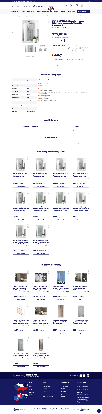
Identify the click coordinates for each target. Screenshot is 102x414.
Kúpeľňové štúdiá (31, 385)
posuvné (29, 80)
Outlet (44, 393)
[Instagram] (84, 375)
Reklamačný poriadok (82, 399)
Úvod (13, 16)
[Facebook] (81, 375)
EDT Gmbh (79, 393)
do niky (29, 100)
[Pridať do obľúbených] (28, 158)
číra (28, 108)
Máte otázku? (81, 59)
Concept (27, 291)
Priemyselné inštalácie (64, 390)
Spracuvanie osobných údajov (82, 401)
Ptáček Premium (31, 391)
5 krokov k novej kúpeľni (48, 385)
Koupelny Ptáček (81, 385)
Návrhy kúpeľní (46, 386)
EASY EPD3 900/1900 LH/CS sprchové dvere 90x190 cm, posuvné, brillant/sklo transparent (61, 175)
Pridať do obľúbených (60, 59)
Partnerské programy (63, 395)
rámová (29, 94)
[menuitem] (30, 48)
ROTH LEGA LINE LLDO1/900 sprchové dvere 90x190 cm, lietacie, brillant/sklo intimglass (21, 355)
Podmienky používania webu (82, 395)
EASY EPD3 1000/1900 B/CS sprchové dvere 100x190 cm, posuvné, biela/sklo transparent (21, 208)
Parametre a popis (34, 66)
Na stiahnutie (46, 66)
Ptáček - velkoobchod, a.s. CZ (82, 387)
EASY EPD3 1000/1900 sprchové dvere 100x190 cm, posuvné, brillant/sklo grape (61, 208)
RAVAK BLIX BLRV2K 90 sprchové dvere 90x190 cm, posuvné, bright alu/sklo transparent (41, 355)
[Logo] (51, 8)
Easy (58, 27)
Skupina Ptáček (31, 388)
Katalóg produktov (27, 11)
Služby (62, 11)
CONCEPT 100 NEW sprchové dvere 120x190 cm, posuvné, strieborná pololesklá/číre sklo (21, 322)
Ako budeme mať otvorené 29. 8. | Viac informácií (23, 1)
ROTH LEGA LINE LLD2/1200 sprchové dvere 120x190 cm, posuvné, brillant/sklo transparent (81, 322)
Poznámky (55, 66)
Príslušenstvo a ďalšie (67, 66)
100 (28, 88)
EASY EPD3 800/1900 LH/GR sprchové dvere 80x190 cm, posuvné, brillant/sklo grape (41, 208)
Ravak (68, 325)
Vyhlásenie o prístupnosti (83, 397)
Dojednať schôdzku (83, 11)
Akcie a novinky (43, 11)
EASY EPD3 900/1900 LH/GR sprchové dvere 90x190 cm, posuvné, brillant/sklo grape (41, 242)
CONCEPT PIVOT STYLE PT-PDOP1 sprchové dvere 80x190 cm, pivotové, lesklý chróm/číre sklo (41, 322)
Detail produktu (21, 186)
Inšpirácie (14, 11)
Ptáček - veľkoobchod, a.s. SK (82, 390)
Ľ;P (28, 103)
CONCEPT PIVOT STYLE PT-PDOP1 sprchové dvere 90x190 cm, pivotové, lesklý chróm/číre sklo (21, 288)
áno (28, 82)
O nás (55, 11)
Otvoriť (77, 126)
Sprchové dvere (43, 16)
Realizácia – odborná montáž (48, 390)
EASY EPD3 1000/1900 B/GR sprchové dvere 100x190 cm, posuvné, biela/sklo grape (21, 242)
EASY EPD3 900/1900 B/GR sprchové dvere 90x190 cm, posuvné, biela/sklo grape (81, 208)
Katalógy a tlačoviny (48, 396)
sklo (28, 97)
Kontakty (71, 11)
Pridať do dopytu (60, 45)
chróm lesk (30, 85)
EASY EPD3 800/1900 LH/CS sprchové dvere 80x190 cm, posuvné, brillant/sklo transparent (81, 175)
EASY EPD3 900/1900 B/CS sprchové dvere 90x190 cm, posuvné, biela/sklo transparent (21, 175)
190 (28, 91)
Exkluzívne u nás (47, 395)
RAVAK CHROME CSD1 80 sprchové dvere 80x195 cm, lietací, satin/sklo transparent (61, 322)
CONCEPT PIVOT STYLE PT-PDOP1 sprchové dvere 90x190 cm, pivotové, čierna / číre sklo (41, 288)
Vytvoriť (76, 144)
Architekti (63, 388)
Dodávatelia (64, 393)
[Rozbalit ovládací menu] (99, 411)
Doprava (45, 388)
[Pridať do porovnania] (28, 160)
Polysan (67, 291)
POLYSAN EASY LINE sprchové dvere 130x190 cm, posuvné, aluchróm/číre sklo (61, 288)
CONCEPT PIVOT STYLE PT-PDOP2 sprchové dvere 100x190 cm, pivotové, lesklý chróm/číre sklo (81, 288)
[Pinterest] (88, 375)
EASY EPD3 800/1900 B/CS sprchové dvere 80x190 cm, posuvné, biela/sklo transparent (41, 175)
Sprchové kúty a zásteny (32, 16)
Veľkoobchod (64, 385)
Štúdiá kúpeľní (64, 386)
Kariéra (30, 396)
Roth (88, 325)
